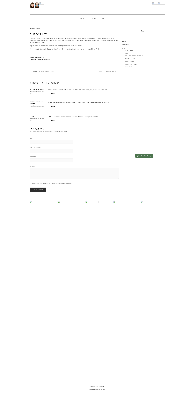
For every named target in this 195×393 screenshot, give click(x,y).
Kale (103, 386)
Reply (53, 93)
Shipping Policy (130, 61)
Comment (33, 166)
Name (32, 138)
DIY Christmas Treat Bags (43, 71)
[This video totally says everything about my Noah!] (133, 135)
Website (33, 157)
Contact (125, 45)
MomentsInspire (39, 57)
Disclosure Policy (131, 64)
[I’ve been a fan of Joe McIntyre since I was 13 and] (133, 89)
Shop (93, 18)
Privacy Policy (130, 59)
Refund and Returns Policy (134, 56)
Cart (104, 18)
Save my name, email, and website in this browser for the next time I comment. (52, 183)
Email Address (35, 147)
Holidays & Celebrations (43, 59)
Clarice (32, 116)
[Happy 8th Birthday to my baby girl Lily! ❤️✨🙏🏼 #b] (133, 114)
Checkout (128, 67)
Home (82, 18)
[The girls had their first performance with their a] (154, 138)
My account (129, 50)
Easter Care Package (107, 71)
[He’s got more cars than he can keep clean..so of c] (154, 85)
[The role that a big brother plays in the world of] (154, 115)
